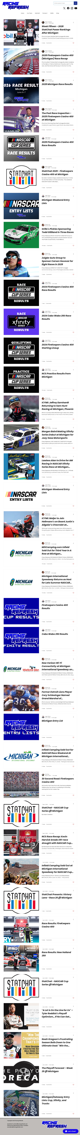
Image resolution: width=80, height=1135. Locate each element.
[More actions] (74, 22)
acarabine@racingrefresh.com (15, 1127)
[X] (64, 8)
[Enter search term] (75, 3)
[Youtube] (75, 8)
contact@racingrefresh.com (20, 1124)
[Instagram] (72, 8)
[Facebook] (68, 8)
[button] (37, 12)
